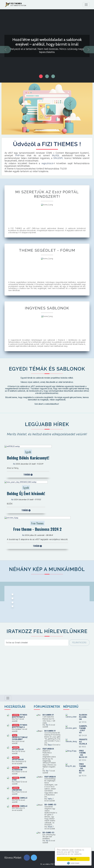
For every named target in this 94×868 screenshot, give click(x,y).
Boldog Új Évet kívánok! (26, 493)
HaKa (50, 799)
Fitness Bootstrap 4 (19, 716)
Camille (23, 798)
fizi (14, 464)
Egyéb (28, 452)
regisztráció (47, 163)
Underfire (17, 790)
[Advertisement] (47, 672)
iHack (50, 827)
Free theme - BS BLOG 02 (82, 768)
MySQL (57, 155)
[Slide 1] (47, 76)
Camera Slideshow (19, 769)
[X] (34, 858)
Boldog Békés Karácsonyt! (28, 458)
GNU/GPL (58, 158)
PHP (17, 155)
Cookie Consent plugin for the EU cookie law (73, 863)
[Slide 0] (41, 76)
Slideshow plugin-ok (84, 717)
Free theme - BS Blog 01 (83, 754)
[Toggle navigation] (86, 4)
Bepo (50, 745)
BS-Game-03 (50, 805)
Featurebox (48, 749)
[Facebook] (27, 858)
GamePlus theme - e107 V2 (84, 729)
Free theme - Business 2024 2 (37, 529)
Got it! (73, 858)
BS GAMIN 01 (48, 715)
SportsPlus (18, 749)
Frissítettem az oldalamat (20, 738)
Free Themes (37, 523)
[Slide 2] (53, 76)
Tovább (27, 474)
